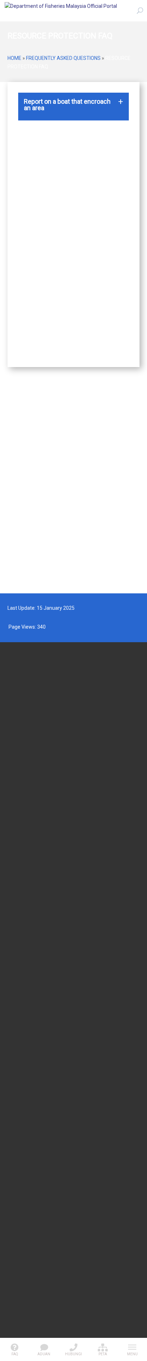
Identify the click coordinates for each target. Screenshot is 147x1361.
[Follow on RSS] (73, 1317)
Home (14, 58)
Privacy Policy (21, 1213)
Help (11, 1251)
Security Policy (21, 1203)
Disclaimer (18, 1223)
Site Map (15, 1242)
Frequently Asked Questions (63, 58)
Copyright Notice (23, 1232)
